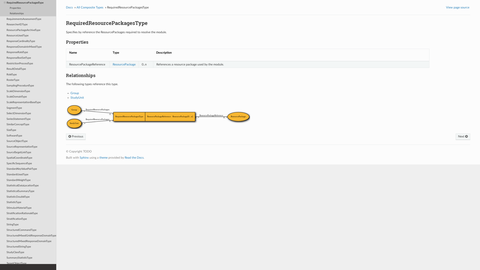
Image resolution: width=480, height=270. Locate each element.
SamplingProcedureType (20, 85)
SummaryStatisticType (19, 257)
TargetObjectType (16, 263)
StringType (13, 224)
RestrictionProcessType (20, 63)
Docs (69, 7)
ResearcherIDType (17, 24)
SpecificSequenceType (19, 163)
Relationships (17, 13)
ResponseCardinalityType (21, 41)
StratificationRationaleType (22, 213)
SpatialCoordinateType (19, 157)
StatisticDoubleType (18, 196)
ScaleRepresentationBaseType (24, 102)
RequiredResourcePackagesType (25, 2)
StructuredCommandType (21, 230)
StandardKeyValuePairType (22, 168)
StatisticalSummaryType (20, 191)
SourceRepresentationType (22, 146)
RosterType (13, 80)
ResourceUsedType (17, 35)
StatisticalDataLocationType (23, 185)
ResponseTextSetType (19, 57)
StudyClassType (15, 252)
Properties (15, 8)
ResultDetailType (16, 69)
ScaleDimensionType (18, 91)
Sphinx (84, 157)
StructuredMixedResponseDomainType (29, 241)
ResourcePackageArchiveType (23, 30)
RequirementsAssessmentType (24, 19)
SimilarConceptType (18, 124)
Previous (77, 136)
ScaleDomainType (17, 96)
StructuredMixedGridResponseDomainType (31, 235)
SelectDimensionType (19, 113)
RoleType (12, 74)
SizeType (11, 130)
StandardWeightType (19, 180)
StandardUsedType (17, 174)
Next (461, 136)
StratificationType (17, 219)
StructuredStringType (19, 246)
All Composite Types (89, 7)
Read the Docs (134, 157)
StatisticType (14, 202)
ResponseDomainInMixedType (24, 46)
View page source (457, 7)
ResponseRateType (17, 52)
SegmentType (14, 107)
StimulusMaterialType (19, 207)
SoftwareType (14, 135)
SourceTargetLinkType (19, 152)
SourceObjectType (17, 141)
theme (103, 157)
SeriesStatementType (19, 119)
